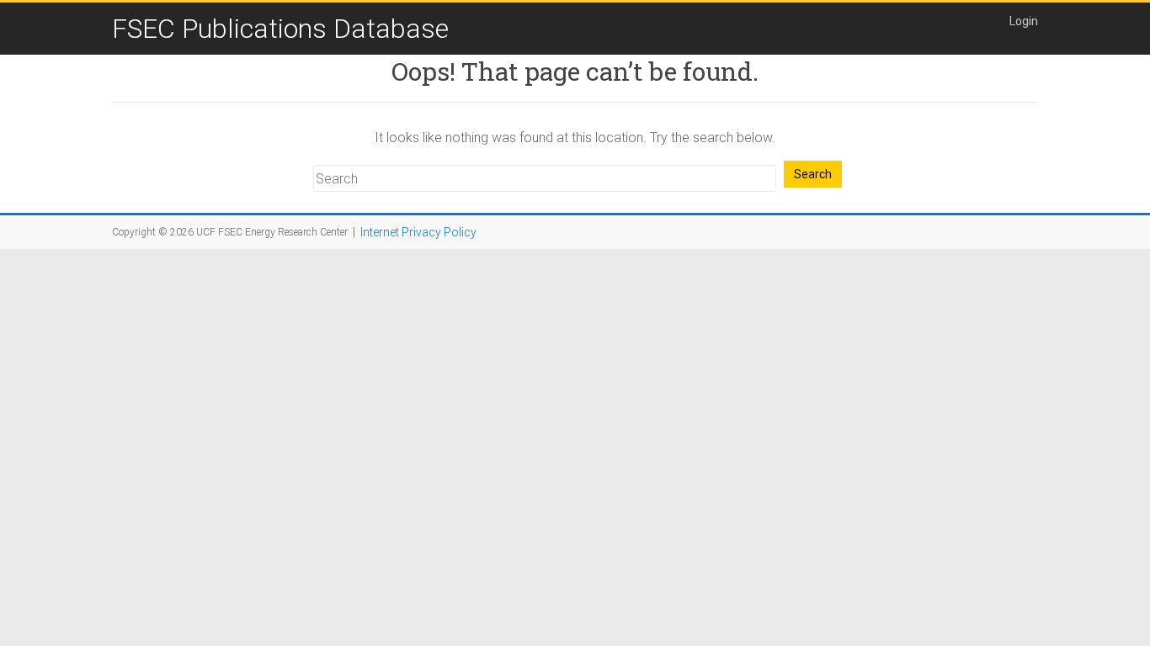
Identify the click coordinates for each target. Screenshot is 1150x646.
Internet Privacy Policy (418, 232)
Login (1023, 21)
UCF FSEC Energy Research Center (272, 232)
